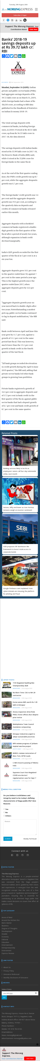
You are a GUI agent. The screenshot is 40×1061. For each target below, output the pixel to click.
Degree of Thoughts (9, 928)
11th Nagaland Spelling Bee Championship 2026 (23, 684)
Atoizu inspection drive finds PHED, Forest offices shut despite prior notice (25, 714)
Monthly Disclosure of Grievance (15, 977)
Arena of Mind (7, 917)
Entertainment (7, 945)
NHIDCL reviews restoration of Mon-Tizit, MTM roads (24, 754)
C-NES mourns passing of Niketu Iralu (25, 764)
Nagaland (16, 688)
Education (5, 942)
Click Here (33, 29)
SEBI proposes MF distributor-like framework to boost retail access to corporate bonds (17, 549)
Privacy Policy (8, 971)
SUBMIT (8, 839)
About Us (7, 967)
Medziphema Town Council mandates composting (23, 725)
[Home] (18, 9)
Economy (5, 937)
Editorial (5, 939)
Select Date (6, 989)
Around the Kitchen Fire (11, 920)
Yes (6, 809)
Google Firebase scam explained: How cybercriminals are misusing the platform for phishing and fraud (18, 591)
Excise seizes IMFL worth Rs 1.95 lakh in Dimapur (25, 703)
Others (8, 816)
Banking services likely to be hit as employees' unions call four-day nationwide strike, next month (19, 471)
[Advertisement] (15, 615)
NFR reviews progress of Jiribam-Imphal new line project (25, 744)
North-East (17, 749)
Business (5, 82)
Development (7, 931)
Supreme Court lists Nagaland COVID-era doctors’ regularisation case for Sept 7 (24, 775)
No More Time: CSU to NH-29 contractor (24, 694)
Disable (4, 934)
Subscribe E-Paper (20, 15)
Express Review (8, 953)
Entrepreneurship (8, 948)
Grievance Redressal (11, 974)
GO (4, 997)
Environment (6, 950)
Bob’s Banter (7, 923)
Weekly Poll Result (30, 839)
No (6, 812)
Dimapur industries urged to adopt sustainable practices (24, 735)
